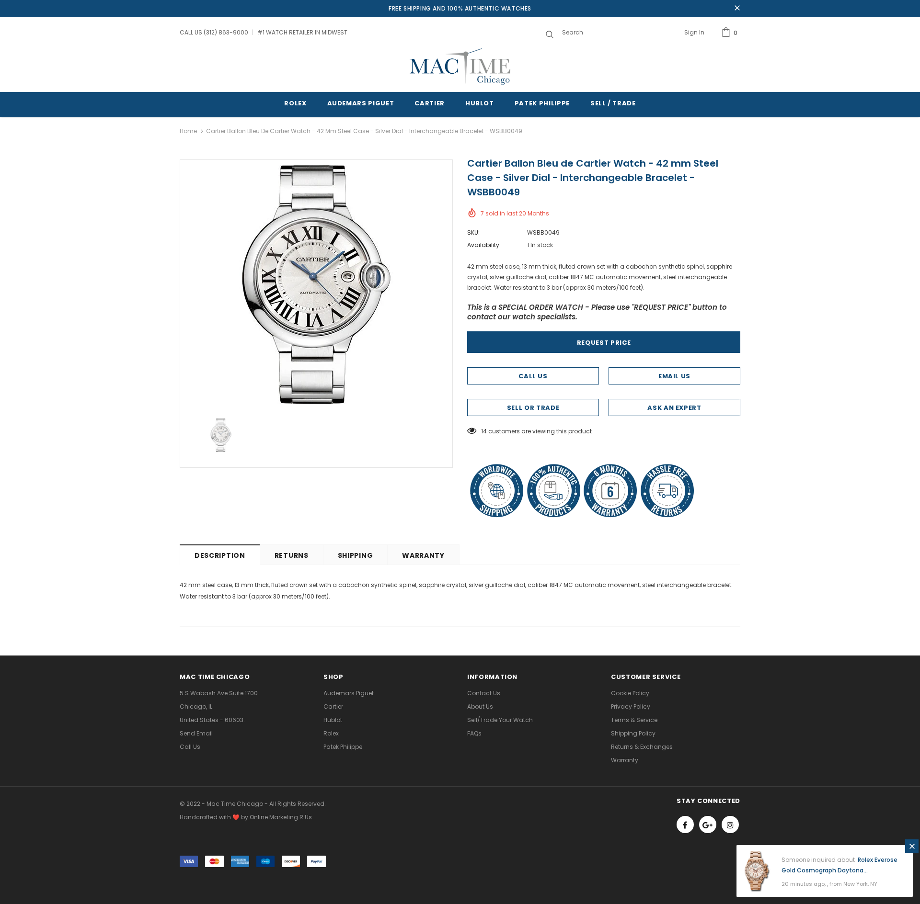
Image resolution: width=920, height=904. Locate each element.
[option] (316, 284)
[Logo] (460, 66)
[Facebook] (685, 824)
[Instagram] (730, 824)
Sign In (694, 32)
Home (188, 131)
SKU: (473, 232)
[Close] (912, 846)
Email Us (674, 376)
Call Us (533, 376)
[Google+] (707, 824)
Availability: (484, 245)
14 (484, 431)
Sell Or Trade (533, 407)
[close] (737, 8)
